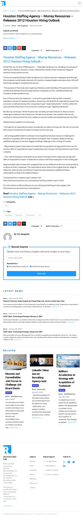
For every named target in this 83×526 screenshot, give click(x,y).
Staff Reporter (16, 396)
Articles (13, 11)
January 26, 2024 (15, 329)
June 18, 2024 (64, 397)
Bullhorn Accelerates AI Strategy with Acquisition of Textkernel (67, 378)
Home (5, 11)
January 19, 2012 (35, 26)
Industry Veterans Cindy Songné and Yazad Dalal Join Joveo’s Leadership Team (34, 301)
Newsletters (12, 264)
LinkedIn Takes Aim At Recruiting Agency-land (40, 376)
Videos (32, 474)
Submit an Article (10, 31)
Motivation (19, 215)
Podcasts (33, 470)
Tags (8, 211)
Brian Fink (41, 389)
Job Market (8, 215)
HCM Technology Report (41, 266)
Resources (34, 483)
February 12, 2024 (16, 298)
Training (32, 487)
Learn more (7, 506)
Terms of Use (40, 514)
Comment (35, 51)
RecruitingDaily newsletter (18, 266)
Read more (55, 307)
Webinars (33, 479)
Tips (39, 215)
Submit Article (9, 38)
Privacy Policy (52, 514)
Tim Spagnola (22, 26)
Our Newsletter (51, 461)
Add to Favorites (53, 51)
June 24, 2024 (37, 392)
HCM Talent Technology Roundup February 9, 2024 (22, 316)
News (14, 26)
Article (7, 26)
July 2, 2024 (9, 399)
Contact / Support (52, 474)
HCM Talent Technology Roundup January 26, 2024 (22, 332)
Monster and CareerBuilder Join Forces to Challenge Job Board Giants (13, 381)
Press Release (30, 215)
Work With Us (51, 466)
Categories (10, 202)
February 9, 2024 (15, 313)
